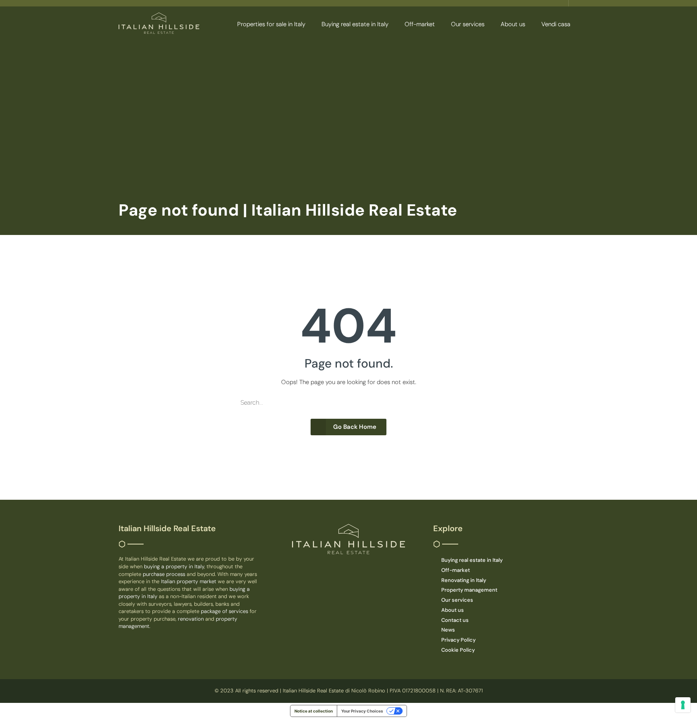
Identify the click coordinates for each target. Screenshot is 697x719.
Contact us (455, 620)
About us (513, 24)
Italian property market (189, 581)
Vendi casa (555, 24)
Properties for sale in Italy (271, 24)
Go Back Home (354, 427)
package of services (224, 611)
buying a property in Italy (174, 566)
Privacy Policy (458, 639)
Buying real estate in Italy (354, 24)
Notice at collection (313, 711)
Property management (469, 589)
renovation (191, 618)
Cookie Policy (458, 649)
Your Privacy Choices (362, 711)
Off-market (420, 24)
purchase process (165, 574)
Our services (467, 24)
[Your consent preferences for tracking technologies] (683, 705)
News (448, 629)
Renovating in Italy (463, 580)
